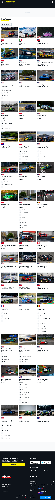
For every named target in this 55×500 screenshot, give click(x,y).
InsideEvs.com (5, 479)
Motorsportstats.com (6, 488)
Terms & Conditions (20, 495)
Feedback (32, 478)
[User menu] (52, 2)
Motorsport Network (25, 497)
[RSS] (47, 470)
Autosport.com (5, 486)
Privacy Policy (35, 495)
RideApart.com (5, 491)
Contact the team (34, 483)
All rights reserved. (34, 497)
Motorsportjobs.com (6, 484)
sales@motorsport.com (35, 485)
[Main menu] (2, 2)
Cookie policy (28, 495)
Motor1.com (4, 482)
